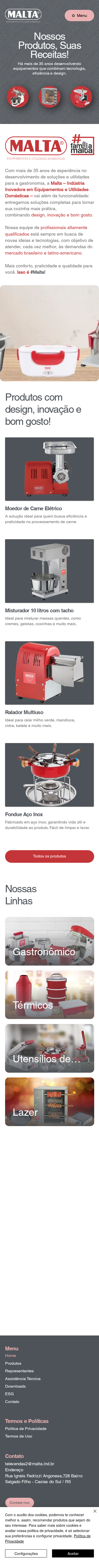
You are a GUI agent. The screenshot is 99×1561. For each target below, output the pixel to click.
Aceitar (73, 1553)
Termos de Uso (18, 1436)
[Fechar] (92, 1514)
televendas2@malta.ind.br (29, 1463)
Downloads (15, 1386)
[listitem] (49, 485)
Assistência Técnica (23, 1378)
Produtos (13, 1363)
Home (10, 1355)
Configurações (26, 1553)
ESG (9, 1393)
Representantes (19, 1370)
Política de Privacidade (25, 1428)
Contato (12, 1401)
